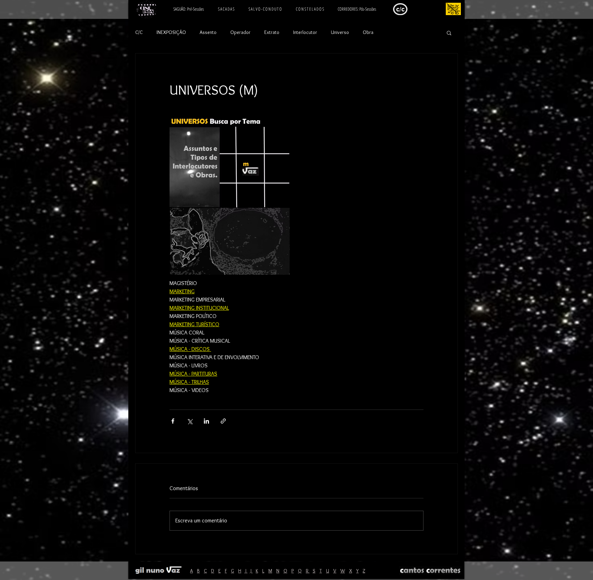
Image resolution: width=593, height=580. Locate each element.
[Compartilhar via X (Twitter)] (189, 421)
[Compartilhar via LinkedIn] (206, 421)
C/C (139, 32)
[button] (449, 32)
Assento (208, 32)
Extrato (271, 32)
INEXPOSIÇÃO (171, 32)
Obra (368, 32)
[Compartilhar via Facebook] (173, 421)
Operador (240, 32)
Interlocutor (305, 32)
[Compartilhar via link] (223, 421)
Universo (340, 32)
